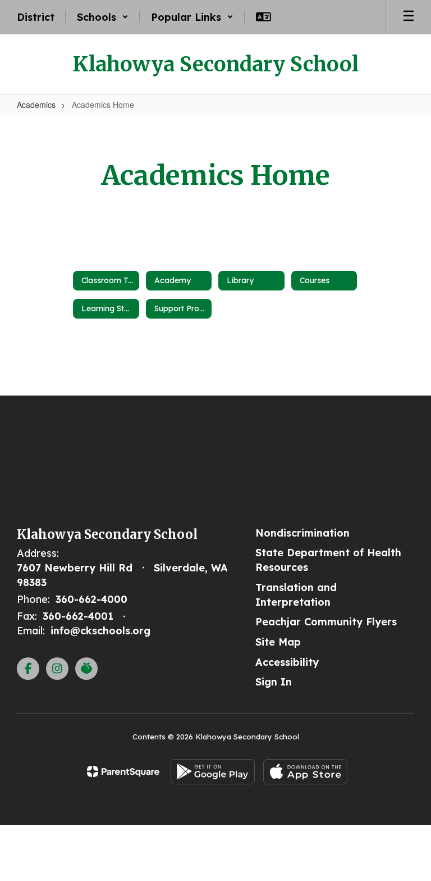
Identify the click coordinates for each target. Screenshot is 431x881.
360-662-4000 (91, 599)
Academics (36, 104)
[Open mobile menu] (408, 17)
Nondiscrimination (302, 532)
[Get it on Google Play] (213, 771)
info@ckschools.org (100, 630)
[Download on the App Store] (305, 771)
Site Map (278, 641)
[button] (103, 17)
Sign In (273, 681)
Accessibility (287, 662)
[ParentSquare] (123, 771)
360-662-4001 (78, 616)
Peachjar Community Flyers (326, 621)
